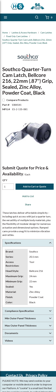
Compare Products (17, 99)
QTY (4, 180)
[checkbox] (3, 100)
